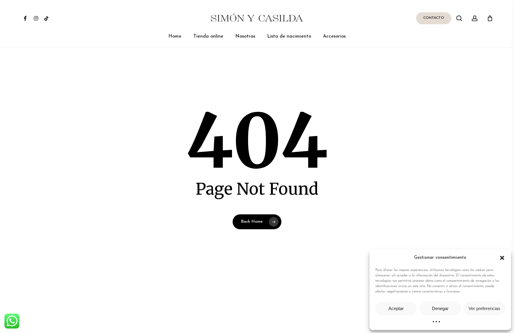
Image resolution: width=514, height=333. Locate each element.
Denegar (440, 308)
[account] (474, 18)
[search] (459, 18)
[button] (502, 258)
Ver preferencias (484, 308)
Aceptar (396, 308)
